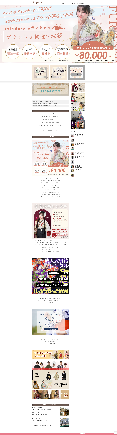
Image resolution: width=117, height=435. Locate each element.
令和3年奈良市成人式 (78, 169)
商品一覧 (69, 3)
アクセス (73, 3)
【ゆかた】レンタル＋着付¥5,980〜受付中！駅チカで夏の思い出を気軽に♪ (47, 105)
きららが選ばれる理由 (63, 3)
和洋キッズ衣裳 (51, 122)
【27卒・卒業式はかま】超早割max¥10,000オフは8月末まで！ (45, 101)
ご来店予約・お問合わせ (80, 3)
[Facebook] (82, 433)
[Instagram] (84, 433)
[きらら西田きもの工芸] (38, 2)
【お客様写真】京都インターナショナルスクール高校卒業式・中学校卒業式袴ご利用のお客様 (79, 166)
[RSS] (80, 433)
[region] (58, 34)
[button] (58, 34)
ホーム (57, 3)
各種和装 (56, 122)
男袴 (48, 119)
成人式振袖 (45, 119)
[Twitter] (81, 433)
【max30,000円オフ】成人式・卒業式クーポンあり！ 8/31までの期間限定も (47, 103)
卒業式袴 (51, 119)
